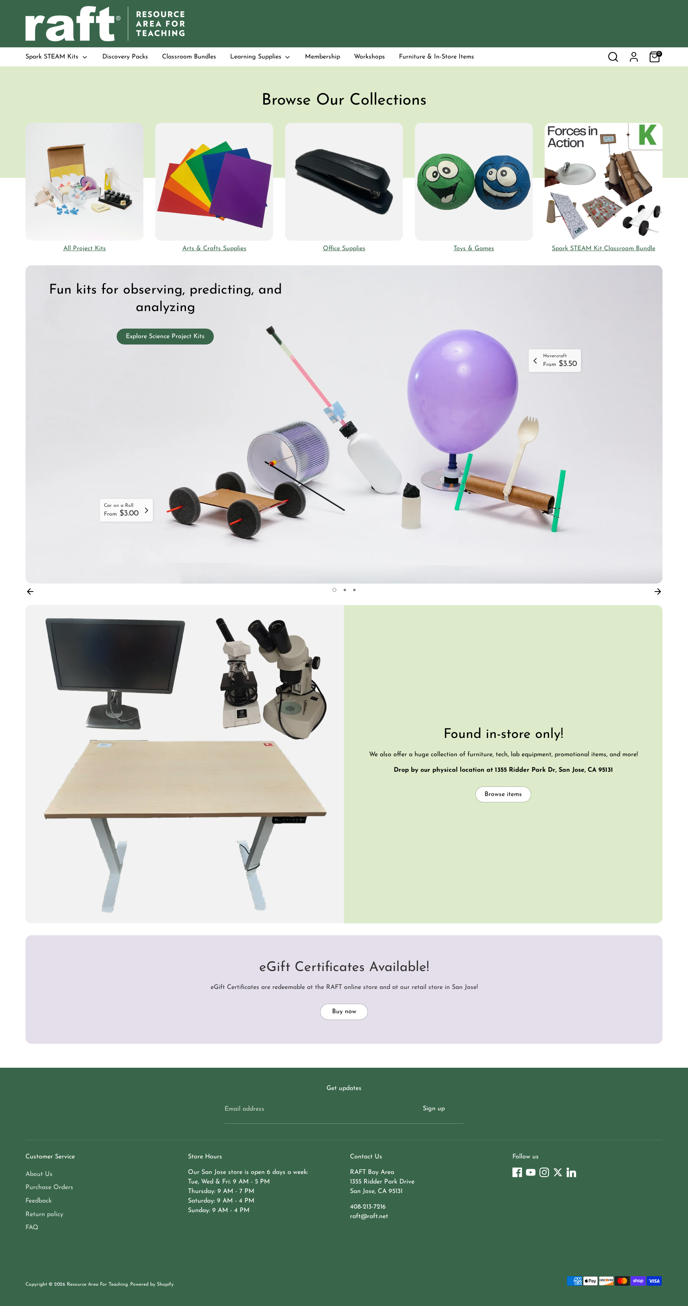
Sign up (434, 1109)
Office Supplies (344, 248)
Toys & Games (473, 248)
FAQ (31, 1227)
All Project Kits (84, 248)
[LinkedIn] (571, 1172)
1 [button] (334, 590)
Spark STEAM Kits (52, 57)
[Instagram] (544, 1172)
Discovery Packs (125, 57)
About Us (39, 1174)
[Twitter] (558, 1172)
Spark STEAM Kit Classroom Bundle (603, 248)
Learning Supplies (256, 57)
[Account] (634, 57)
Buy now (344, 1011)
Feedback (38, 1201)
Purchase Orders (49, 1187)
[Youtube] (531, 1172)
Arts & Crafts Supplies (214, 248)
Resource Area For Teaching (97, 1284)
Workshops (369, 57)
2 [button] (345, 590)
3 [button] (354, 590)
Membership (322, 57)
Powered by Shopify (152, 1284)
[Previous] (30, 590)
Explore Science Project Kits (165, 336)
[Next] (658, 590)
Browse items (503, 794)
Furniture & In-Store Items (436, 57)
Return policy (44, 1214)
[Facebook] (517, 1172)
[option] (344, 424)
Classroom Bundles (189, 57)
